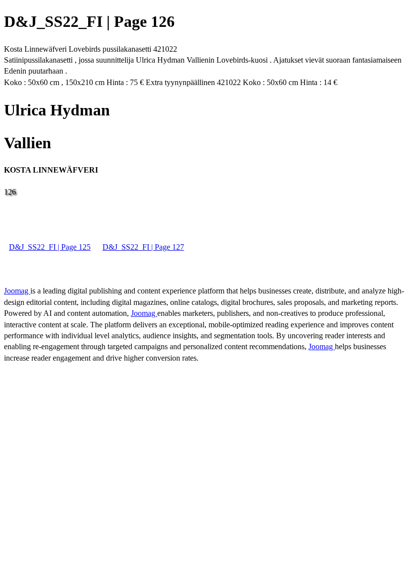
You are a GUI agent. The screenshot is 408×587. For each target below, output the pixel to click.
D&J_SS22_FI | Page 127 (143, 247)
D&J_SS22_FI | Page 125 (50, 247)
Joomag (17, 291)
